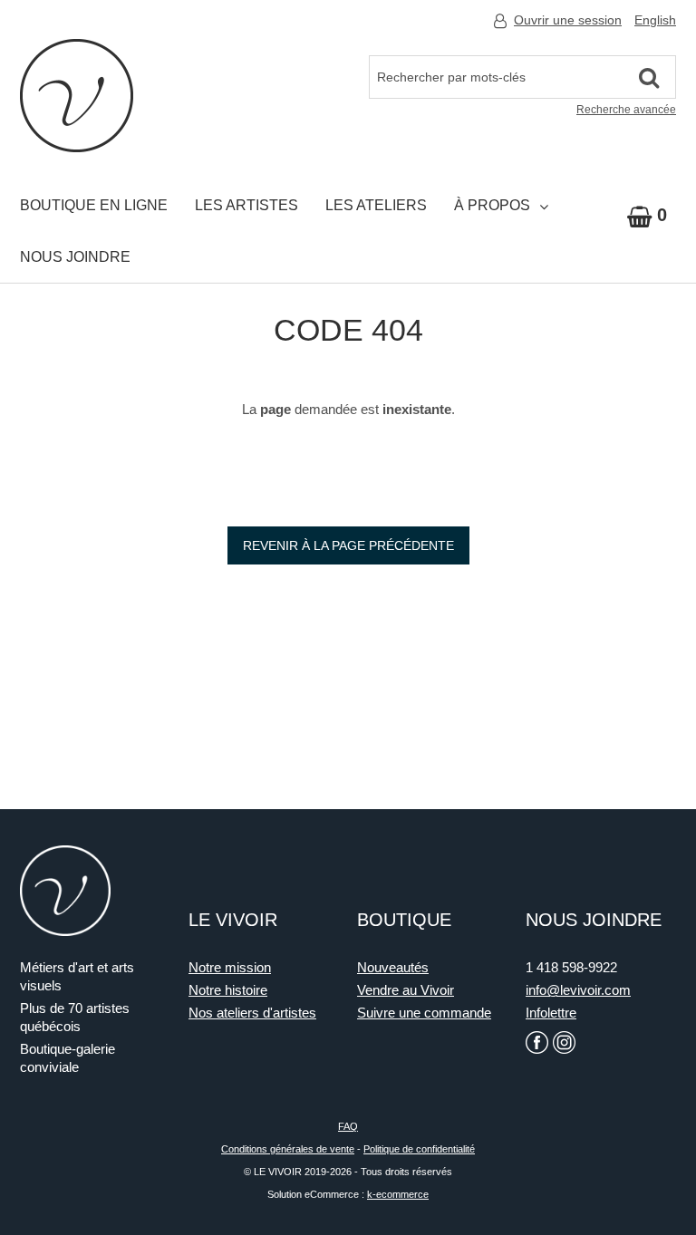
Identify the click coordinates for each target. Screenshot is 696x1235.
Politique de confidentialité (419, 1148)
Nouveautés (393, 967)
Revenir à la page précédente (348, 545)
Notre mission (229, 967)
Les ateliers (376, 205)
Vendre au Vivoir (405, 990)
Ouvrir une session (568, 20)
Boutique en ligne (94, 205)
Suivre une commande (424, 1012)
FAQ (348, 1126)
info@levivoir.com (578, 990)
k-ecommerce (398, 1194)
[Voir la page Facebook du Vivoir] (537, 1042)
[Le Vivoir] (76, 95)
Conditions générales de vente (287, 1148)
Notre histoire (227, 990)
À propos (492, 205)
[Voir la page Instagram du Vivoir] (564, 1042)
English (655, 20)
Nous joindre (75, 257)
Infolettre (551, 1012)
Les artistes (246, 205)
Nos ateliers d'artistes (252, 1012)
